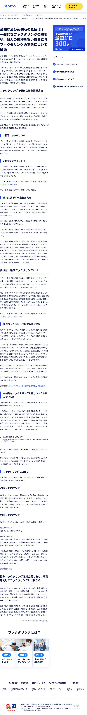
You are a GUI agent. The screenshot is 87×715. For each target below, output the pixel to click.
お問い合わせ (80, 690)
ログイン (60, 6)
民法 (10, 568)
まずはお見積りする (73, 6)
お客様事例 (24, 683)
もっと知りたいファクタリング (32, 15)
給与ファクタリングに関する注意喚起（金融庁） (27, 385)
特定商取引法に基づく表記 (19, 690)
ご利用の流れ (36, 6)
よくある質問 (55, 6)
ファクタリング (13, 15)
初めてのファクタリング (65, 79)
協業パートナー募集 (38, 683)
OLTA (2, 15)
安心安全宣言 (26, 6)
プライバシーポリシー (56, 690)
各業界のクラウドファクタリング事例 (69, 86)
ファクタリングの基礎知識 (57, 683)
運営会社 (45, 6)
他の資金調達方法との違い (66, 72)
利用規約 (4, 690)
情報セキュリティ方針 (38, 690)
